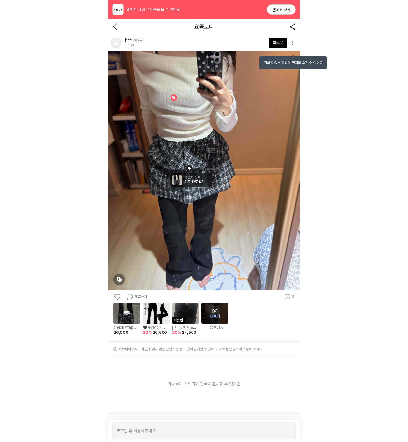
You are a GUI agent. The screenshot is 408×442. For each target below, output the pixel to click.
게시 (287, 430)
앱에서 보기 (281, 10)
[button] (116, 43)
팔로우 (278, 42)
